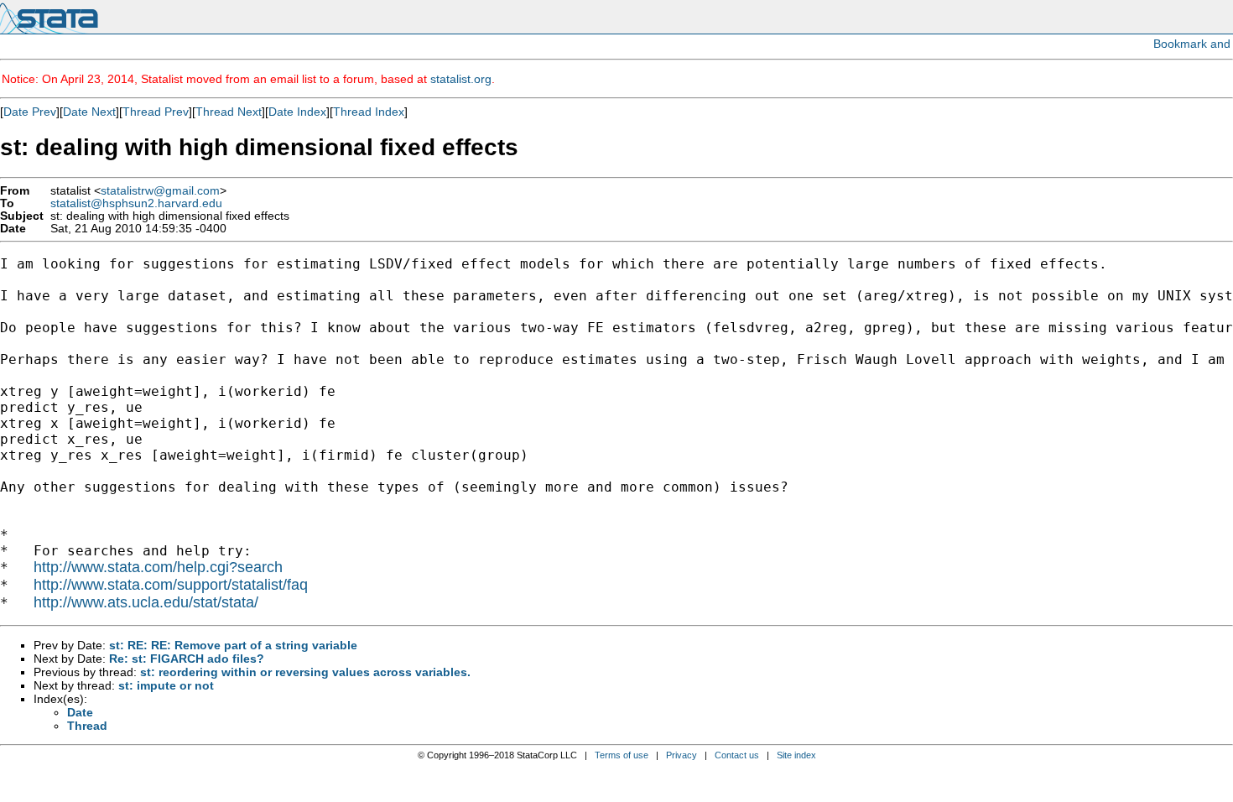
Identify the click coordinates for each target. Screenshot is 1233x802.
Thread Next (228, 111)
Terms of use (621, 755)
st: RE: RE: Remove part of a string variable (233, 645)
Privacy (681, 755)
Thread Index (368, 111)
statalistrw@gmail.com (160, 191)
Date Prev (29, 111)
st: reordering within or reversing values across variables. (305, 672)
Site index (796, 755)
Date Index (297, 111)
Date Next (89, 111)
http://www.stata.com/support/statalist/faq (171, 584)
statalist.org (461, 79)
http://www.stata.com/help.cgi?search (158, 567)
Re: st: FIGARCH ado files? (186, 658)
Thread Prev (155, 111)
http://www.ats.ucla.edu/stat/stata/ (146, 602)
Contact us (737, 755)
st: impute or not (166, 685)
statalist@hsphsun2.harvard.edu (136, 203)
